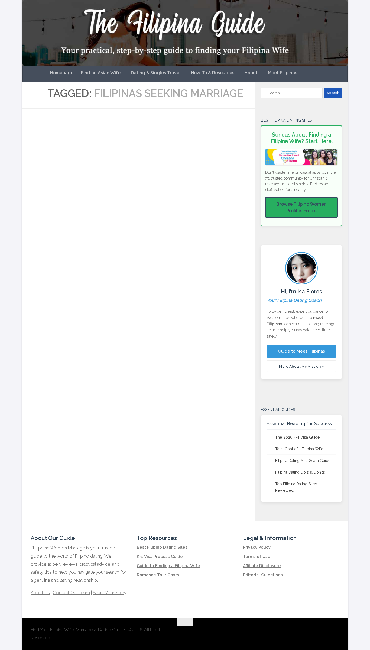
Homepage (61, 72)
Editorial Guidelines (263, 575)
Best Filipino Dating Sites (162, 547)
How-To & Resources (212, 72)
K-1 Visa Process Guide (160, 556)
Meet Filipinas (282, 72)
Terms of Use (256, 556)
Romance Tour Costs (158, 575)
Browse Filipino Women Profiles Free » (301, 207)
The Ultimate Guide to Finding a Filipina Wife (170, 131)
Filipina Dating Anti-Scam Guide (303, 460)
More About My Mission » (301, 366)
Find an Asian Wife (101, 72)
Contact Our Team (71, 592)
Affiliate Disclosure (262, 565)
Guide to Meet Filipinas (301, 351)
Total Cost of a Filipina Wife (299, 449)
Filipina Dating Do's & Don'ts (300, 472)
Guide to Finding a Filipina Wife (168, 565)
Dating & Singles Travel (156, 72)
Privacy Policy (257, 547)
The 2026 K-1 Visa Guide (297, 437)
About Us (40, 592)
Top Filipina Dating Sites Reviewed (296, 487)
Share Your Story (109, 592)
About (251, 72)
